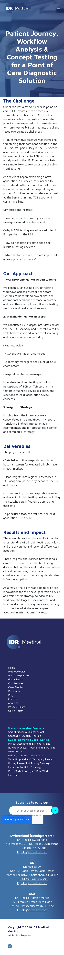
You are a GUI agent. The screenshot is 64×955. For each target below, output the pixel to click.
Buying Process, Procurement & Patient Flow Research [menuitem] (31, 749)
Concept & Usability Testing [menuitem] (24, 735)
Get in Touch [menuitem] (15, 710)
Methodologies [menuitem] (16, 671)
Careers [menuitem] (12, 698)
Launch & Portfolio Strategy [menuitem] (24, 767)
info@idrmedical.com (34, 852)
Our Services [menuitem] (15, 683)
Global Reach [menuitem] (15, 679)
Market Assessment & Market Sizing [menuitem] (29, 743)
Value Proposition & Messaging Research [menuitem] (31, 759)
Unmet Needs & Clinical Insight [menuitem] (26, 731)
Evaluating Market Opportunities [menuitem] (28, 739)
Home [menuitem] (11, 667)
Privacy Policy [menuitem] (16, 706)
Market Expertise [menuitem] (18, 675)
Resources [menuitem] (14, 691)
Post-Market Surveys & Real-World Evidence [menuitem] (28, 773)
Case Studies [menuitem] (15, 687)
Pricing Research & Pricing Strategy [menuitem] (29, 763)
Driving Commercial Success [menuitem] (25, 755)
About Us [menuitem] (13, 702)
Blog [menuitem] (10, 695)
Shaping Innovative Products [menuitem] (26, 727)
